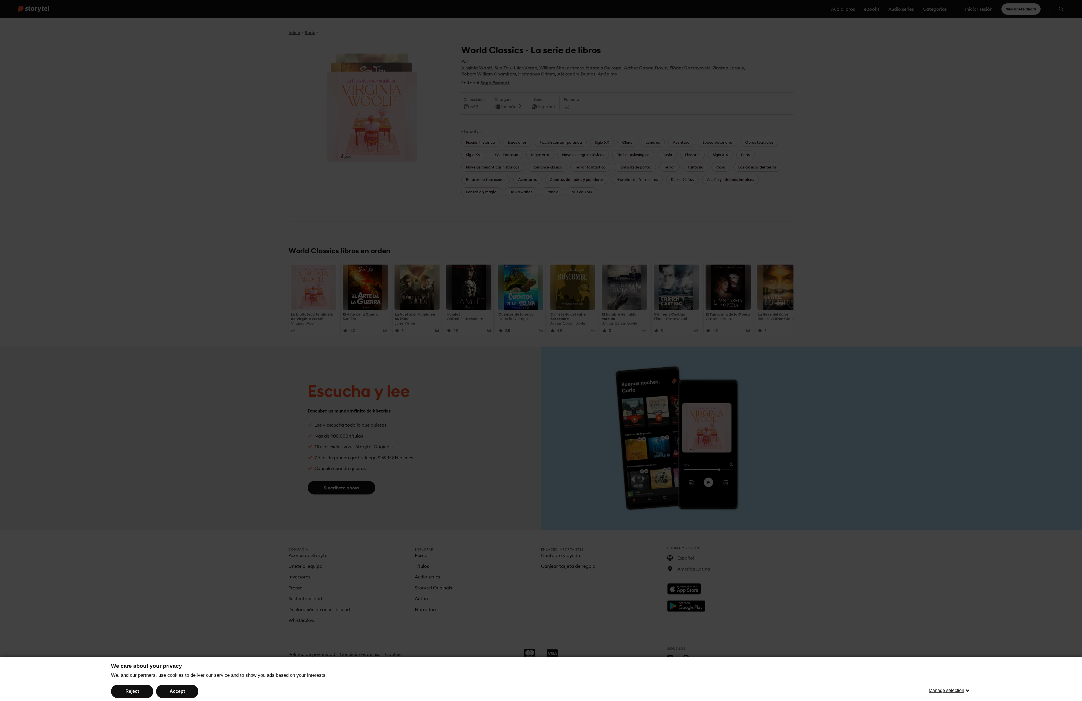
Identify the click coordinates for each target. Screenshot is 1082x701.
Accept (177, 691)
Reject (132, 691)
